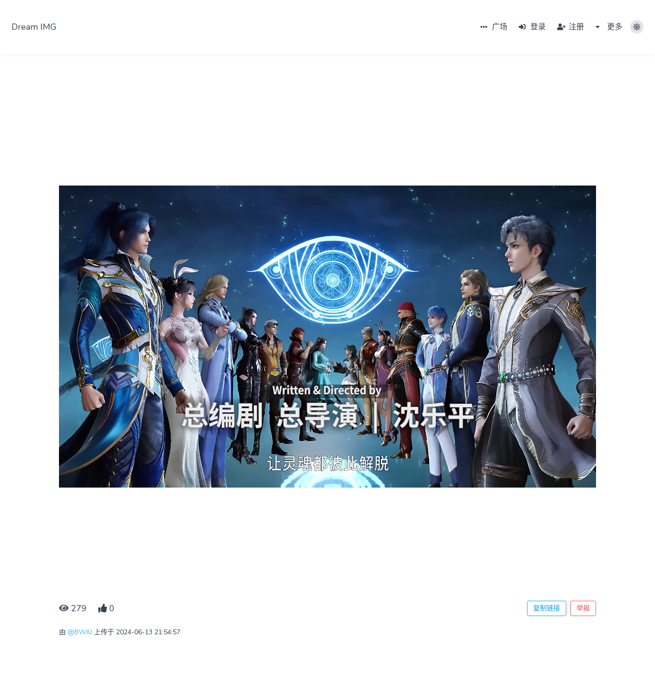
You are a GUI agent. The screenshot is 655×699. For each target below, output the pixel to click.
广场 (498, 27)
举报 (583, 608)
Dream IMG (34, 27)
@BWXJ (80, 632)
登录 (537, 27)
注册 (575, 27)
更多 (613, 27)
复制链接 (546, 608)
